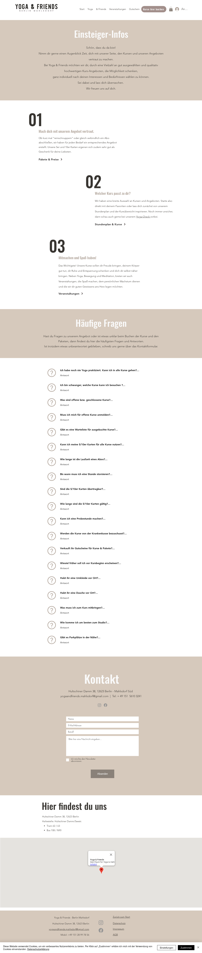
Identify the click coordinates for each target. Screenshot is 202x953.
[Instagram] (99, 705)
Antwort (64, 375)
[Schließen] (198, 947)
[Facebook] (105, 705)
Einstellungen (166, 947)
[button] (90, 9)
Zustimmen (186, 947)
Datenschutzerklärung (38, 949)
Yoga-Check (143, 216)
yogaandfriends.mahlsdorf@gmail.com (84, 696)
